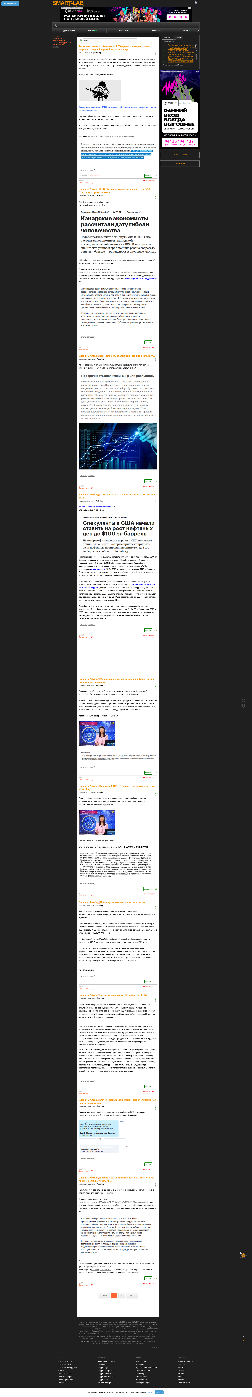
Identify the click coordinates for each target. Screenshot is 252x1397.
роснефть (122, 1336)
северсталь (100, 1338)
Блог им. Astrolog (89, 189)
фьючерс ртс (96, 1343)
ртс (134, 1336)
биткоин (98, 1324)
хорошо (148, 176)
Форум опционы (104, 1374)
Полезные (167, 38)
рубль (138, 1336)
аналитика (152, 1322)
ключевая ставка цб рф (133, 1329)
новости (153, 1331)
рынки (143, 1336)
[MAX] (113, 1307)
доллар (105, 1327)
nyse (117, 1322)
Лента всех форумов (106, 1361)
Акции (92, 30)
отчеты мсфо (116, 1334)
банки (87, 1324)
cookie (149, 1392)
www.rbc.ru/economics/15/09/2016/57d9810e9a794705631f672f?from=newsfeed (113, 272)
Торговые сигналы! (90, 46)
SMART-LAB (68, 3)
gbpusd (105, 1322)
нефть (141, 1331)
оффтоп (136, 1334)
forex (100, 1322)
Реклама (181, 1368)
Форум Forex (103, 1380)
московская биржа (118, 1331)
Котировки (140, 1365)
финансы (117, 1341)
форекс (135, 1341)
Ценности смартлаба (186, 1361)
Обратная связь (184, 1383)
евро (134, 1326)
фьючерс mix (151, 1341)
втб (146, 1324)
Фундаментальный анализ (146, 1368)
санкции (153, 1336)
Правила (181, 1377)
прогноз (154, 1334)
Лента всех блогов (65, 1361)
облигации (94, 1334)
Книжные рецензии (65, 1380)
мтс (126, 1331)
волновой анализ (133, 1324)
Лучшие (179, 38)
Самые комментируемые (67, 1368)
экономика (119, 1343)
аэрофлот (81, 1324)
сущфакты (113, 1338)
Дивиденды (140, 1374)
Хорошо (159, 1392)
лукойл (82, 1331)
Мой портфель (142, 1377)
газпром (154, 1324)
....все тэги (154, 1347)
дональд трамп (126, 1326)
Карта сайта (182, 1365)
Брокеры (157, 30)
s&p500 (122, 1322)
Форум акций (103, 1368)
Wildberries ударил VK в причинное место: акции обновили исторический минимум (181, 56)
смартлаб (106, 1338)
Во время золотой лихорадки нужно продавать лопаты (182, 52)
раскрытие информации (107, 1336)
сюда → (132, 1295)
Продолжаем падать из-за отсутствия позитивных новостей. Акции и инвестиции (181, 45)
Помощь (181, 1380)
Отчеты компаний (143, 1371)
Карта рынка (141, 1361)
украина (111, 1341)
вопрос (141, 1324)
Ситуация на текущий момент (179, 51)
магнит (86, 1331)
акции (135, 1321)
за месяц (55, 47)
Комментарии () (86, 183)
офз (130, 1334)
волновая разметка (122, 1324)
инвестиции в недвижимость (86, 1329)
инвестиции (147, 1327)
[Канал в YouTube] (131, 1307)
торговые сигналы (89, 1341)
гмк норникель (87, 1326)
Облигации (124, 30)
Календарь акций (142, 1383)
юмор (136, 1343)
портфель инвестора (145, 1334)
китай (123, 1329)
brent (86, 1322)
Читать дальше (87, 170)
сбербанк (89, 1339)
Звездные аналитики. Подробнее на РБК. (123, 995)
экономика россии (128, 1343)
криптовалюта (94, 175)
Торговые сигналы (65, 1374)
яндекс (141, 1343)
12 (156, 889)
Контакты (181, 1371)
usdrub (129, 1322)
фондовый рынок (125, 1341)
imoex (110, 1322)
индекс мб (98, 1329)
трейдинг (103, 1341)
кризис (143, 1329)
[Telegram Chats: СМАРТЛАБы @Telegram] (105, 1307)
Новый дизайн (10, 3)
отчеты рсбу (125, 1334)
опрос (102, 1334)
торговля (140, 1338)
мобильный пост (97, 1331)
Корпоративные (64, 1383)
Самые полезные (64, 1365)
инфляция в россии (115, 1329)
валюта (110, 1324)
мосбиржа (108, 1331)
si (126, 1322)
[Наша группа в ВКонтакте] (122, 1307)
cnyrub (90, 1322)
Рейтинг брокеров (180, 155)
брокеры (105, 1324)
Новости (61, 1371)
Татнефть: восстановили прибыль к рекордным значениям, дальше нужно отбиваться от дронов (182, 58)
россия (129, 1336)
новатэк (147, 1331)
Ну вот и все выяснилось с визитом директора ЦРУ (181, 54)
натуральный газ (132, 1331)
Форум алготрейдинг (106, 1371)
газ (149, 1324)
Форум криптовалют (106, 1377)
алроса (142, 1322)
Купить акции (180, 164)
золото (139, 1327)
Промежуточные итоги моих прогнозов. (123, 902)
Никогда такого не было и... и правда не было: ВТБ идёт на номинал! (181, 47)
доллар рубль (114, 1327)
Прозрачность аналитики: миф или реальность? (127, 355)
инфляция (107, 1329)
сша (119, 1339)
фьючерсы (105, 1343)
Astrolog (97, 53)
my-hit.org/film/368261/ (101, 1270)
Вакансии (181, 1374)
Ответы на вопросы (65, 1377)
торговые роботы (148, 1338)
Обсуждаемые (169, 41)
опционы (108, 1334)
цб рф (112, 1343)
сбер (83, 1338)
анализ (146, 1322)
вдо (115, 1324)
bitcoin (82, 1322)
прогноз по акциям (85, 1336)
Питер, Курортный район (177, 49)
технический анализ (129, 1339)
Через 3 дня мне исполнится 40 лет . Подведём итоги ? (181, 62)
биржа (92, 1324)
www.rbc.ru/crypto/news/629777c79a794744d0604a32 (111, 136)
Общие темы (103, 1365)
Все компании (141, 1380)
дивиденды (114, 710)
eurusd (95, 1322)
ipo (113, 1322)
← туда (104, 1295)
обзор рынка (84, 1334)
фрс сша (142, 1341)
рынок (148, 1336)
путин (94, 1336)
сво (95, 1338)
